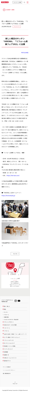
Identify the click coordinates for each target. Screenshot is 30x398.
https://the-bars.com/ (13, 175)
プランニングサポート (9, 322)
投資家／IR (6, 355)
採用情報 (6, 352)
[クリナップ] (4, 2)
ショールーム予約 (17, 2)
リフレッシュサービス (9, 340)
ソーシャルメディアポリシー (9, 370)
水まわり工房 (15, 334)
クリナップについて (8, 349)
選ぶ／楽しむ (7, 306)
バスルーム (6, 314)
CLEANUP (6, 9)
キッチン (6, 312)
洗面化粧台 (6, 317)
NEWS (13, 9)
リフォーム (6, 330)
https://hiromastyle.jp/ (8, 195)
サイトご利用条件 (7, 367)
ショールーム (7, 327)
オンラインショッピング (9, 343)
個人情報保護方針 (7, 373)
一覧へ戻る (15, 253)
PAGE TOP (15, 383)
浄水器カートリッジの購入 (10, 346)
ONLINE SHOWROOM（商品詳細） (11, 319)
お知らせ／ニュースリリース (10, 357)
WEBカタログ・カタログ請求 (10, 325)
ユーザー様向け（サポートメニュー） (12, 337)
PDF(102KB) (24, 52)
